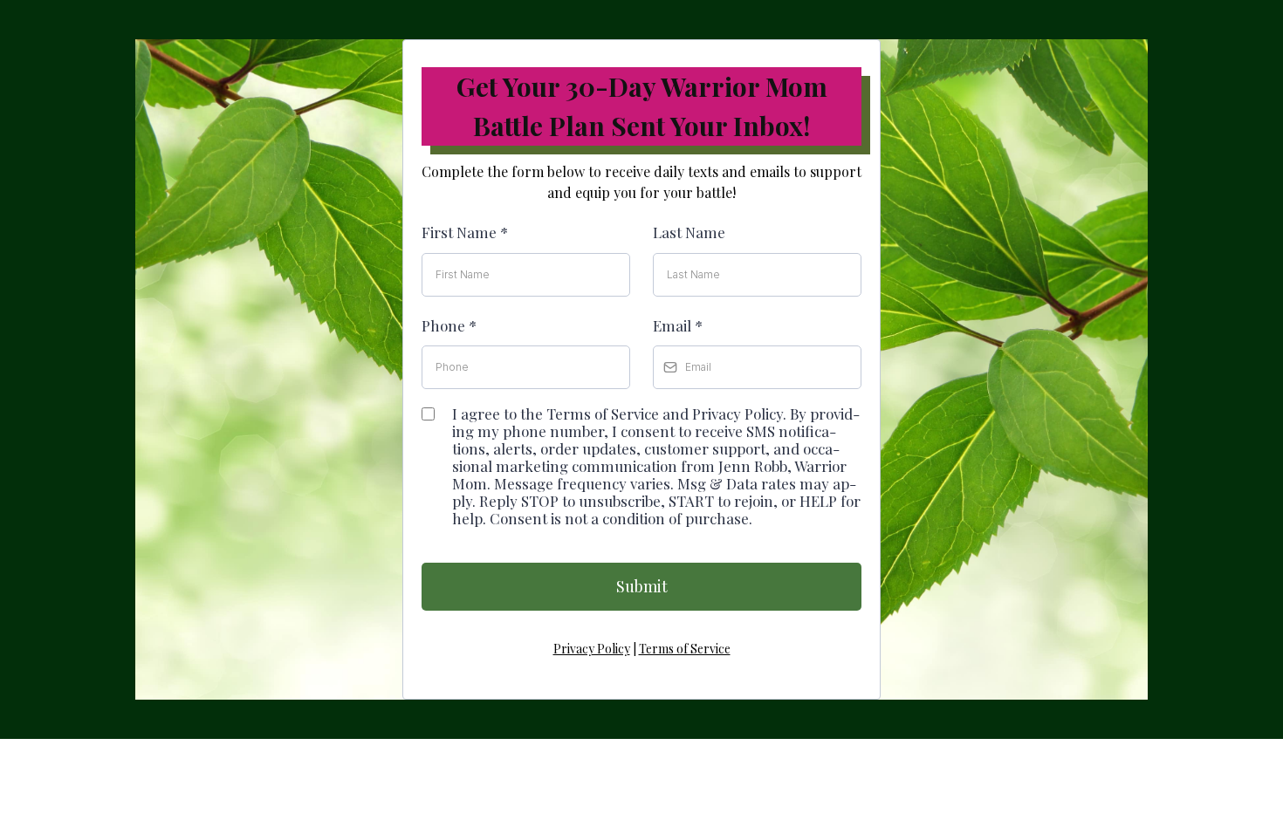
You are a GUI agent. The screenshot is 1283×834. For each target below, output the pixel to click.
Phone (449, 325)
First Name (465, 232)
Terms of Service (685, 648)
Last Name (689, 232)
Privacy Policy (591, 648)
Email (678, 325)
